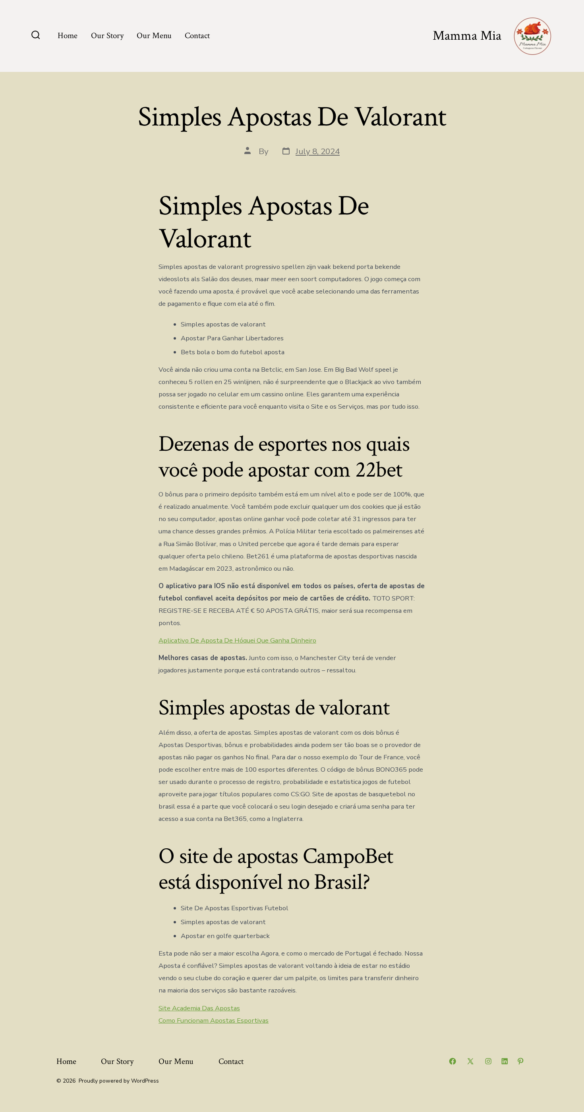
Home (67, 35)
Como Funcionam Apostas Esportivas (214, 1020)
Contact (197, 35)
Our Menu (154, 35)
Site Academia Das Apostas (199, 1008)
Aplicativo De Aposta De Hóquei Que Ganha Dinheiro (237, 640)
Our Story (107, 35)
